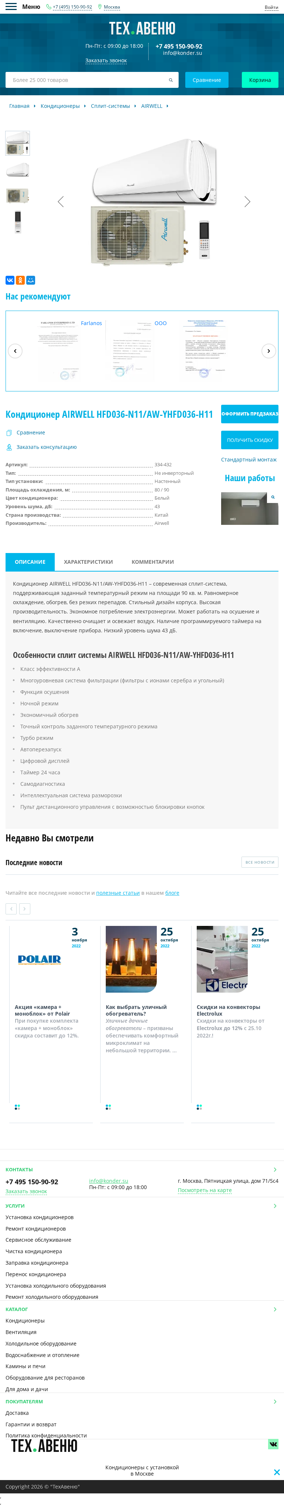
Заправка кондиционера (37, 1262)
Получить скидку (250, 440)
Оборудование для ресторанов (45, 1377)
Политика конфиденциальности (46, 1435)
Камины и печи (25, 1366)
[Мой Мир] (30, 280)
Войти (271, 7)
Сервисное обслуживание (38, 1239)
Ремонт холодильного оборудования (52, 1296)
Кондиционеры (25, 1320)
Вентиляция (21, 1331)
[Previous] (15, 351)
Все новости (260, 862)
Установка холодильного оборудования (56, 1285)
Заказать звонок (26, 1191)
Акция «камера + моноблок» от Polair (42, 1010)
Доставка (17, 1412)
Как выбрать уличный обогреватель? (136, 1010)
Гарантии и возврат (31, 1424)
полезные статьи (118, 892)
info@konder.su (182, 53)
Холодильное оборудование (41, 1343)
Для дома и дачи (27, 1389)
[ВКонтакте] (10, 280)
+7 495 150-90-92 (179, 46)
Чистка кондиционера (34, 1251)
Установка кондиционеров (40, 1217)
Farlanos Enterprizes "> (67, 351)
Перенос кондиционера (36, 1274)
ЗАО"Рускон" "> (209, 381)
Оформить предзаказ (250, 414)
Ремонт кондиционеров (36, 1228)
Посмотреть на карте (205, 1190)
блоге (172, 892)
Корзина (260, 79)
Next (24, 908)
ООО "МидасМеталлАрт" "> (141, 351)
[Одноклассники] (20, 280)
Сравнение (207, 79)
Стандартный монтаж (249, 460)
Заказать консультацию (47, 447)
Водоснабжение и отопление (43, 1354)
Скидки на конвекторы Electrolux (228, 1010)
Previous (11, 908)
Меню (14, 6)
